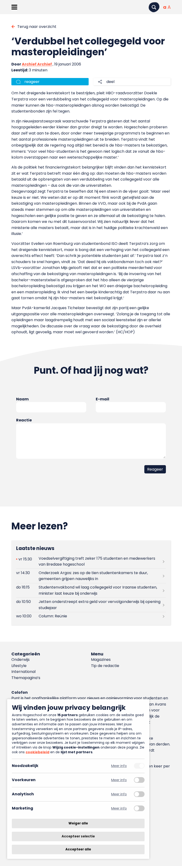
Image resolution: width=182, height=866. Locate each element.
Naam (22, 399)
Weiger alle (78, 823)
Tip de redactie (105, 665)
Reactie (24, 420)
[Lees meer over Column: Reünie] (91, 616)
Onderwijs (20, 659)
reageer (32, 81)
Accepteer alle (78, 849)
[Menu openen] (14, 7)
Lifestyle (19, 665)
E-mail (102, 399)
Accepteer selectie (78, 836)
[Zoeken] (154, 7)
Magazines (101, 659)
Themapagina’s (25, 677)
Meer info (119, 766)
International (23, 671)
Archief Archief (37, 64)
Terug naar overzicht (36, 26)
